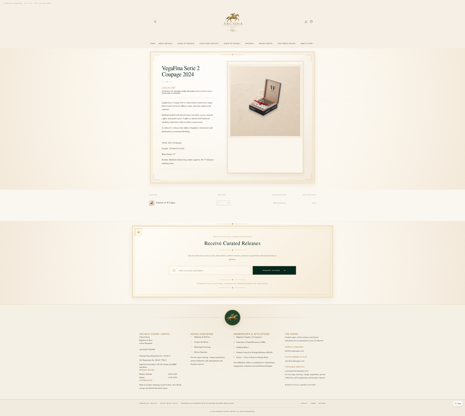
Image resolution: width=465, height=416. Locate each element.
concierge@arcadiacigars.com (296, 371)
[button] (155, 21)
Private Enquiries (200, 352)
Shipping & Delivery (202, 337)
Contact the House (201, 342)
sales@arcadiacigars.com (294, 361)
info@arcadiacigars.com (294, 351)
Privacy (304, 403)
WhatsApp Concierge (202, 347)
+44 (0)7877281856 (147, 349)
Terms (313, 403)
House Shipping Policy (203, 91)
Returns (322, 403)
